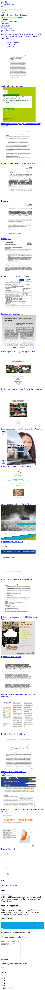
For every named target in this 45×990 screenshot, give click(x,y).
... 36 (7, 874)
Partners (9, 895)
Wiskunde (15, 34)
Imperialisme (10, 47)
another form (21, 937)
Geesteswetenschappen (28, 36)
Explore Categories (8, 4)
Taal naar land (6, 34)
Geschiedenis (6, 38)
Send (10, 988)
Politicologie (10, 44)
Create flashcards (20, 15)
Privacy (4, 901)
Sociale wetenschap (36, 34)
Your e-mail (5, 960)
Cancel (4, 988)
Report (3, 895)
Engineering (15, 36)
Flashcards (5, 22)
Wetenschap (23, 34)
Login (3, 13)
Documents (5, 885)
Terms (9, 901)
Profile (3, 32)
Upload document (7, 15)
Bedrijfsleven (6, 36)
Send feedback (7, 918)
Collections (13, 22)
